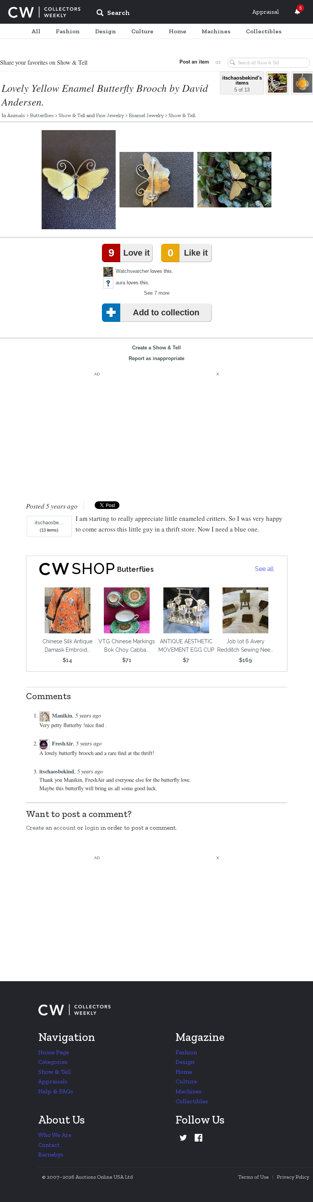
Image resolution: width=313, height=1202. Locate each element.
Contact (49, 1144)
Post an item (194, 61)
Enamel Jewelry (146, 115)
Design (185, 1061)
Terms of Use (253, 1177)
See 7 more (156, 293)
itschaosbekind (56, 771)
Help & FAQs (55, 1091)
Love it (129, 253)
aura (120, 282)
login (92, 827)
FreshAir (62, 743)
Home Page (53, 1052)
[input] (168, 13)
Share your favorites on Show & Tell (43, 62)
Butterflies (42, 115)
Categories (53, 1061)
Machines (189, 1091)
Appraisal (265, 11)
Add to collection (166, 312)
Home (184, 1071)
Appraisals (53, 1081)
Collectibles (192, 1101)
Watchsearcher (132, 271)
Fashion (186, 1052)
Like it (187, 253)
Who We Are (54, 1134)
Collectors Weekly (44, 12)
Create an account (51, 827)
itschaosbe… (49, 522)
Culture (186, 1081)
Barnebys (50, 1154)
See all (264, 568)
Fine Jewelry (110, 115)
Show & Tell (71, 115)
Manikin (62, 715)
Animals (16, 115)
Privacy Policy (293, 1177)
